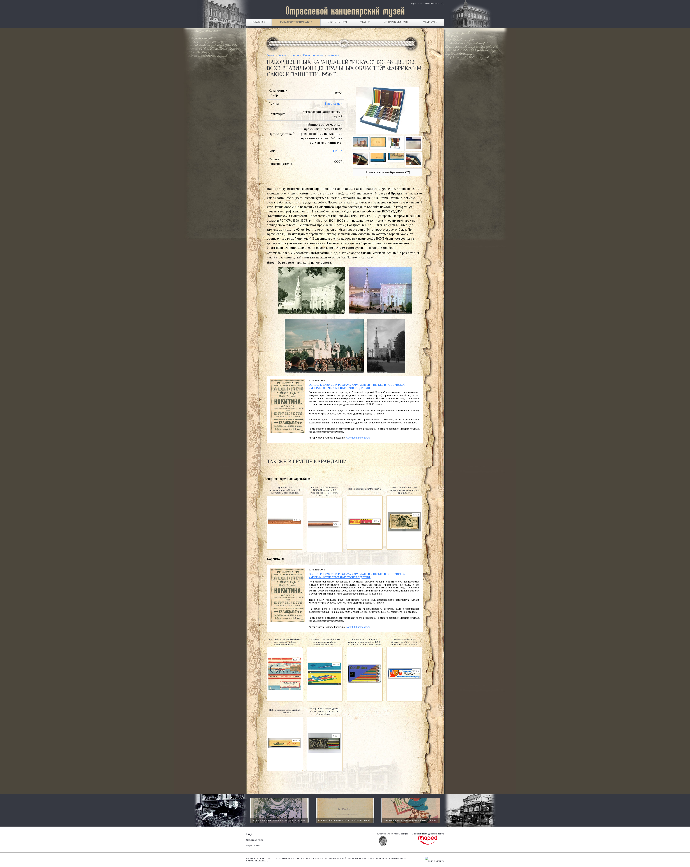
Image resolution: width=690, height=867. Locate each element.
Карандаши (333, 55)
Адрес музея (253, 845)
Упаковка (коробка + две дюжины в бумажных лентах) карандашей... (404, 490)
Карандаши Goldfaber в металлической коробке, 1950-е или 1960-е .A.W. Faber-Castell (364, 642)
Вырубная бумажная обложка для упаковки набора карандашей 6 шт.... (325, 642)
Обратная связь (432, 3)
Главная (258, 22)
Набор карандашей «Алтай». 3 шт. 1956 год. (285, 711)
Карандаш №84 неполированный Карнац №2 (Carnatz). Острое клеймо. (285, 490)
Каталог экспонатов (296, 22)
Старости (430, 22)
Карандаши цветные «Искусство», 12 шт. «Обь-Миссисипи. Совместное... (404, 642)
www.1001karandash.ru (358, 437)
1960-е (337, 151)
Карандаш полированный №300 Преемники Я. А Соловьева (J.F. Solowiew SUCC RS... (324, 491)
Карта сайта (416, 3)
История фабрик (396, 22)
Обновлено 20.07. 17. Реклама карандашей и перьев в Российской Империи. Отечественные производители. (357, 386)
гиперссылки (353, 858)
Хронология (337, 22)
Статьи (365, 22)
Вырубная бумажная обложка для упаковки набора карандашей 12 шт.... (285, 642)
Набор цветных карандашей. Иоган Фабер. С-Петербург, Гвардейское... (325, 711)
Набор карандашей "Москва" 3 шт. (364, 490)
